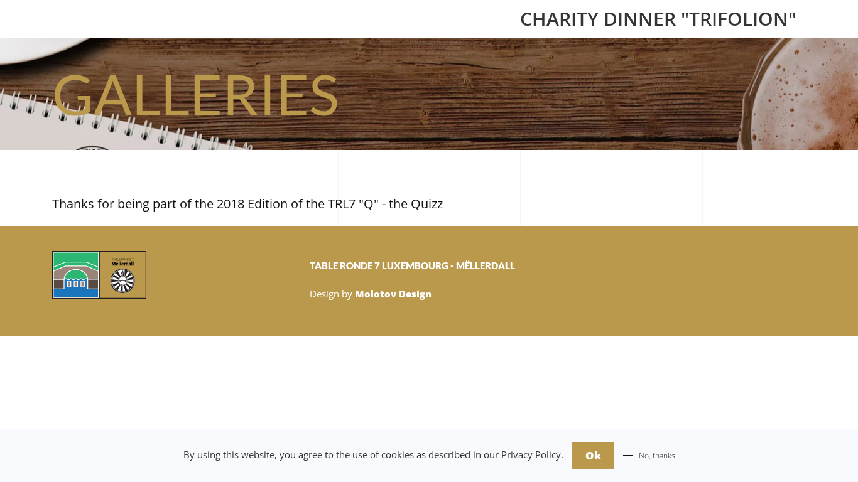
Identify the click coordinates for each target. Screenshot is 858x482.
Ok (593, 455)
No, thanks (657, 455)
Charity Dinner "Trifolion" (658, 18)
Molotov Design (393, 293)
